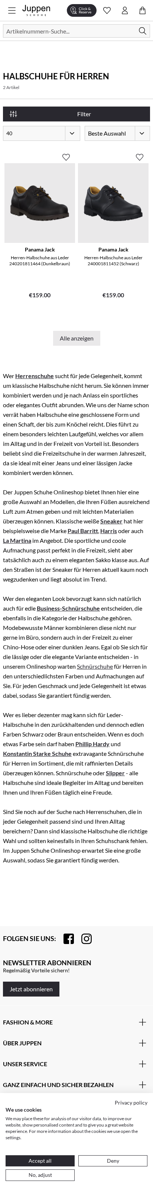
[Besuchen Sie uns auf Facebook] (65, 939)
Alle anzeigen (77, 338)
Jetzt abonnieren (31, 988)
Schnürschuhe (95, 666)
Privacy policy (131, 1102)
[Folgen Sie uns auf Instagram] (83, 939)
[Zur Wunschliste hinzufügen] (66, 154)
